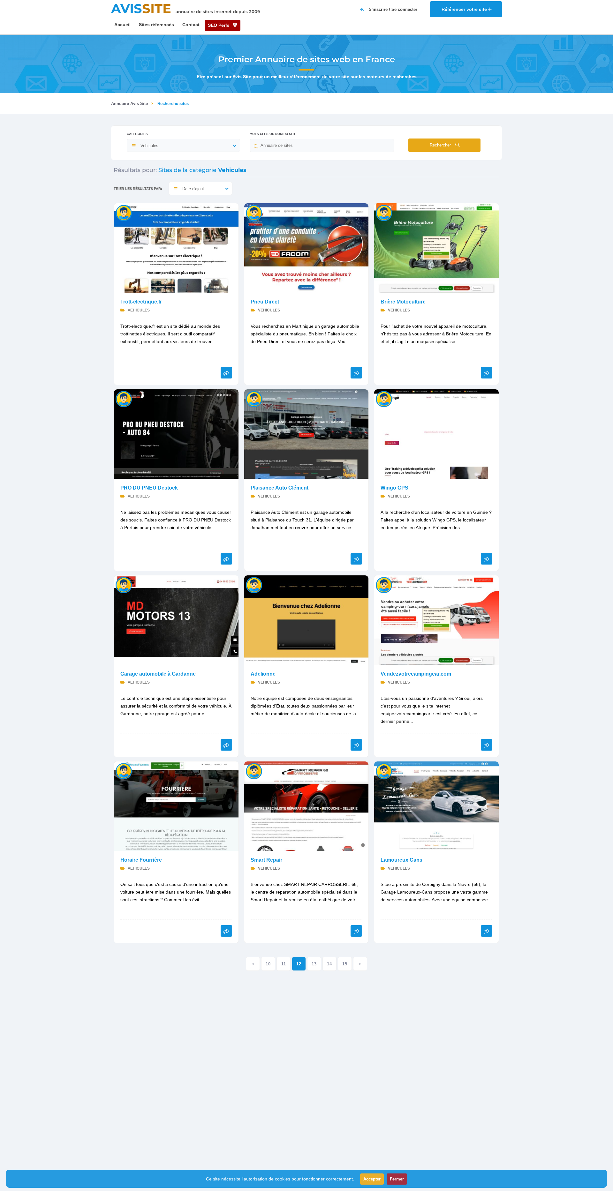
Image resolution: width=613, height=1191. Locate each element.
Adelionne (263, 674)
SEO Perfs (219, 25)
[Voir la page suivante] (360, 964)
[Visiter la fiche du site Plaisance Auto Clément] (306, 433)
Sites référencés (156, 24)
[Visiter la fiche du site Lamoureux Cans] (436, 805)
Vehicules (138, 310)
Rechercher (441, 145)
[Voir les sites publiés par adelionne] (254, 584)
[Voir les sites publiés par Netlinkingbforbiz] (124, 398)
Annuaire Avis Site (129, 103)
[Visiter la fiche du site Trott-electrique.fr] (176, 247)
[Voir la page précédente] (253, 964)
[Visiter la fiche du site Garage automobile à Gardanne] (176, 619)
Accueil (122, 24)
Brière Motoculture (403, 301)
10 (268, 964)
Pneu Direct (265, 301)
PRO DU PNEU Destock (149, 488)
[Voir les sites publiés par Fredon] (254, 212)
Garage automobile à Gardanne (158, 674)
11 (283, 964)
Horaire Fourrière (141, 860)
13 (314, 964)
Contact (191, 24)
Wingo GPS (394, 488)
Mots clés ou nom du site (273, 134)
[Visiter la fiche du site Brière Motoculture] (436, 247)
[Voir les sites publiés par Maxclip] (124, 212)
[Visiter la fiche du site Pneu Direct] (306, 247)
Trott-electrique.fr (141, 301)
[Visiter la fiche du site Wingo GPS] (436, 433)
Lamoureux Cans (401, 860)
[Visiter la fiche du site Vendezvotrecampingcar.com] (436, 619)
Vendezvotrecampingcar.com (416, 674)
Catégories (137, 134)
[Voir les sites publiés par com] (254, 398)
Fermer (397, 1179)
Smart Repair (266, 860)
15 (344, 964)
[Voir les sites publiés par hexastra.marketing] (384, 398)
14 (329, 964)
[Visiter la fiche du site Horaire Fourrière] (176, 805)
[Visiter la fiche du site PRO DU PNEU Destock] (176, 433)
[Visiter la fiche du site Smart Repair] (306, 805)
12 (298, 964)
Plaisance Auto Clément (279, 488)
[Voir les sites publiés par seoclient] (254, 770)
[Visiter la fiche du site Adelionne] (306, 619)
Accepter (372, 1179)
